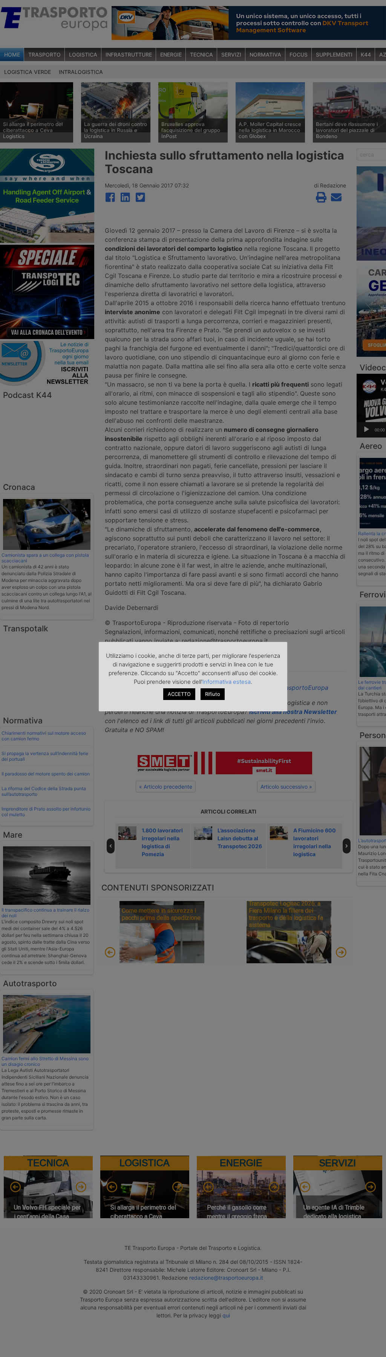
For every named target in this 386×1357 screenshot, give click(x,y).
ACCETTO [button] (179, 694)
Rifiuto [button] (212, 694)
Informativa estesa (226, 681)
